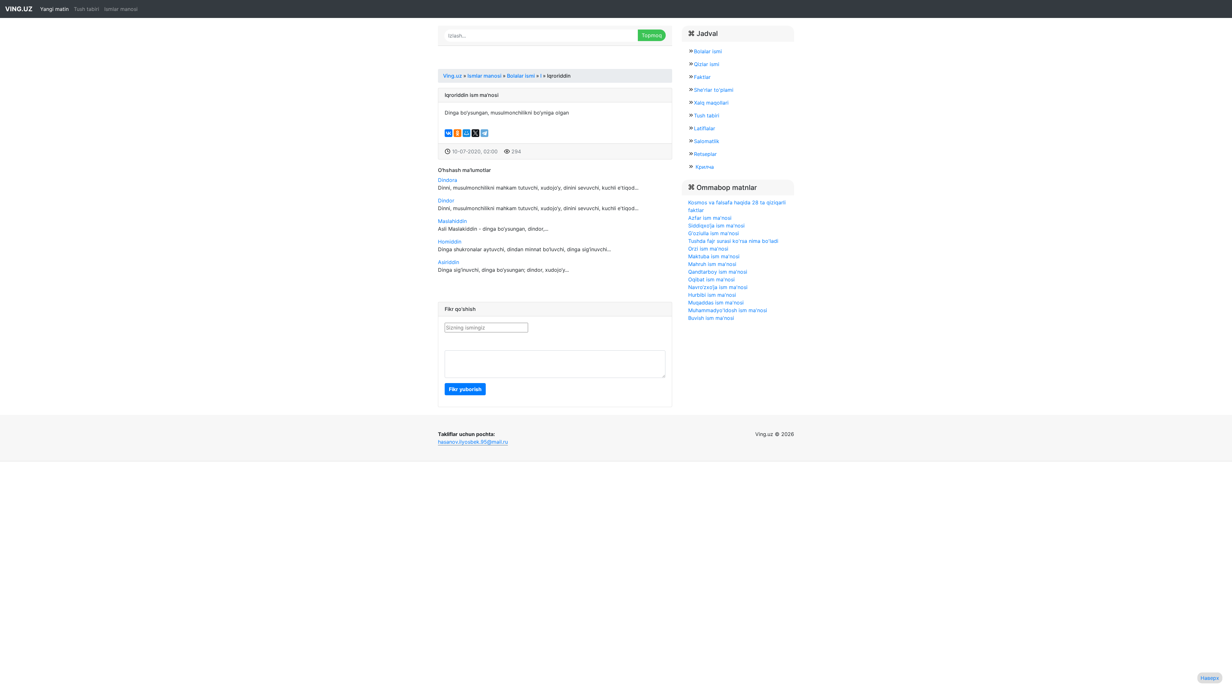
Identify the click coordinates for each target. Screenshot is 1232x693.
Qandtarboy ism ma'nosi (717, 272)
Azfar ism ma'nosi (710, 218)
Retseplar (705, 154)
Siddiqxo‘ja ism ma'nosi (716, 225)
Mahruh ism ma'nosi (712, 264)
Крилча (704, 167)
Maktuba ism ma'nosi (714, 256)
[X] (475, 133)
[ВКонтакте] (448, 133)
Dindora (447, 180)
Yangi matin (54, 9)
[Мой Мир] (466, 133)
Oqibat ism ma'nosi (711, 279)
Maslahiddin (452, 221)
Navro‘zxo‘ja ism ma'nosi (718, 287)
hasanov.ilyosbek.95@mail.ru (473, 442)
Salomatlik (706, 141)
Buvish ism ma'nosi (711, 318)
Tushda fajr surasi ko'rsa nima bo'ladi (733, 241)
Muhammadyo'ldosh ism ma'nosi (727, 310)
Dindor (446, 200)
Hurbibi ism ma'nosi (712, 295)
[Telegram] (484, 133)
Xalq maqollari (711, 102)
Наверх (1210, 678)
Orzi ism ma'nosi (708, 248)
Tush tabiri (86, 9)
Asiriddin (448, 262)
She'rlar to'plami (713, 90)
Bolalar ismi (708, 51)
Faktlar (702, 77)
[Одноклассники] (457, 133)
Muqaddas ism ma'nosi (716, 302)
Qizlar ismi (706, 64)
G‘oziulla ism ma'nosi (713, 233)
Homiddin (449, 241)
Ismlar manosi (121, 9)
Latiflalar (704, 128)
